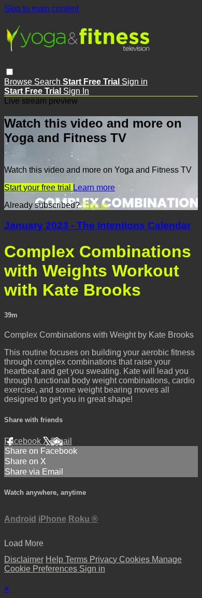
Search (48, 81)
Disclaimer (24, 559)
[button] (9, 71)
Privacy (104, 559)
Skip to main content (41, 8)
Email (61, 441)
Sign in (135, 81)
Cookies (135, 559)
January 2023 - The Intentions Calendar (97, 225)
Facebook (23, 441)
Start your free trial (38, 187)
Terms (77, 559)
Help (55, 559)
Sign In (76, 91)
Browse (19, 81)
